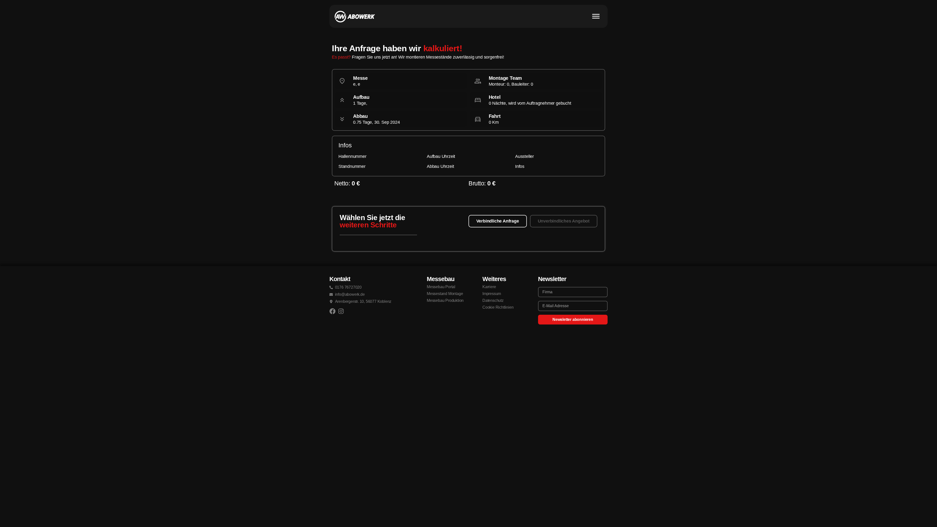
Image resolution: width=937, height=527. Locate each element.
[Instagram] (341, 311)
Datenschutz (493, 300)
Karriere (489, 287)
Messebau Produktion (445, 300)
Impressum (491, 294)
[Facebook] (332, 311)
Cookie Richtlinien (497, 307)
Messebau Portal (441, 287)
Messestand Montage (445, 294)
